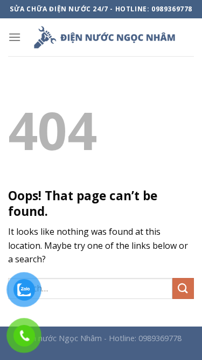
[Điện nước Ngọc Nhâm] (104, 37)
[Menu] (14, 37)
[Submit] (183, 288)
